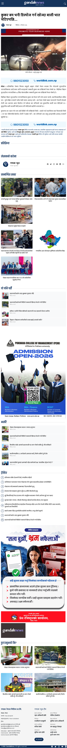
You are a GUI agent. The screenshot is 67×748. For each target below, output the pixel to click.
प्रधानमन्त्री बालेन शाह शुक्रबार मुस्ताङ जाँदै (22, 293)
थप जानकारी (39, 739)
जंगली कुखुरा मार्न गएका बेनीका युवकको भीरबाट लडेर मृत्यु (16, 200)
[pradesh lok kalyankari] (33, 573)
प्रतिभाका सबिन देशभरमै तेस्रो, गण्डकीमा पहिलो (18, 477)
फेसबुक (19, 132)
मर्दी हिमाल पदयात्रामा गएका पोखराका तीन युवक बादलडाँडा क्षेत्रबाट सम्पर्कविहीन (28, 482)
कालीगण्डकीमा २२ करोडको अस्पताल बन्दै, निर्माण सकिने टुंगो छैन (29, 453)
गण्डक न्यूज (15, 163)
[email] (63, 164)
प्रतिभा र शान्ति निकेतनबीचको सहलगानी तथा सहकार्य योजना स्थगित (30, 311)
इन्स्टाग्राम (27, 132)
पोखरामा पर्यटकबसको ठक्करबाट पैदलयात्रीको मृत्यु (19, 486)
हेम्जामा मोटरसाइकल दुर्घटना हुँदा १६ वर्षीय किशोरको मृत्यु (21, 491)
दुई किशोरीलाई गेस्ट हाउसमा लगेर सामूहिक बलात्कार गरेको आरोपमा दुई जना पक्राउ (29, 495)
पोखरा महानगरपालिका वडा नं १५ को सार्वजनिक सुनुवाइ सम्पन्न (17, 278)
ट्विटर (23, 132)
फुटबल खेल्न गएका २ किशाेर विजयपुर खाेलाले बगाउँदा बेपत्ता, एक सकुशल (26, 500)
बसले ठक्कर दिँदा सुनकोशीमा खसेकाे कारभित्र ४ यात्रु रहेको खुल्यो (24, 510)
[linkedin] (60, 164)
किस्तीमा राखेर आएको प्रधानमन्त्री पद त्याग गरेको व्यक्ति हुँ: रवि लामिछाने (30, 445)
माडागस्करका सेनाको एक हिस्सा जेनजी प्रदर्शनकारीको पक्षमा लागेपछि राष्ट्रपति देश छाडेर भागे (16, 252)
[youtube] (57, 164)
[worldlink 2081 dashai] (33, 80)
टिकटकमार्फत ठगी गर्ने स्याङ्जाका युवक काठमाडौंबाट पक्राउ (50, 200)
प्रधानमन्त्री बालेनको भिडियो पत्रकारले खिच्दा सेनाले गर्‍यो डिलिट (28, 302)
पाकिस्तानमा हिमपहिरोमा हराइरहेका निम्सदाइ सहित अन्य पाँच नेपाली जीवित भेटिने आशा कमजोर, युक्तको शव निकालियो (32, 505)
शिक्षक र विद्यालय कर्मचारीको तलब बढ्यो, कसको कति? (26, 320)
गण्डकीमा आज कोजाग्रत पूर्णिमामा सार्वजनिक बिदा (50, 251)
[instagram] (54, 164)
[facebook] (47, 164)
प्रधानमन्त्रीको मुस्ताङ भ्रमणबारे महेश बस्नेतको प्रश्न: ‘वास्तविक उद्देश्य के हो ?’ (31, 462)
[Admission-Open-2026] (33, 378)
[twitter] (51, 164)
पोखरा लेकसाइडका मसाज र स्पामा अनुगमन (22, 427)
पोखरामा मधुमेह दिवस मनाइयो (16, 226)
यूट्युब (32, 132)
